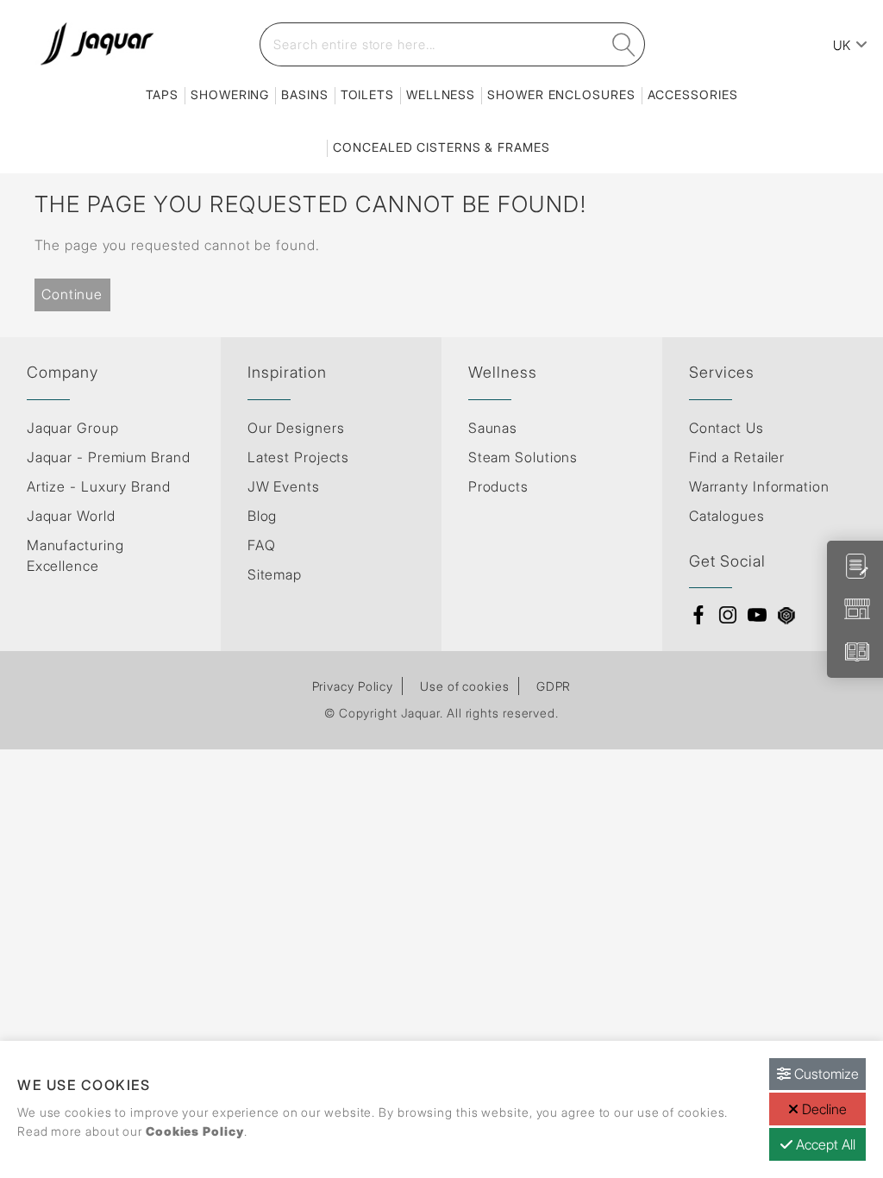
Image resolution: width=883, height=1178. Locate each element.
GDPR (554, 686)
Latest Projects (298, 457)
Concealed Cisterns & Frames (441, 147)
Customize (825, 1073)
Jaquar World (71, 515)
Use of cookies (465, 686)
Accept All (823, 1144)
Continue (72, 294)
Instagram (727, 614)
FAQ (261, 545)
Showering (230, 94)
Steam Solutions (523, 457)
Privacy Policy (353, 686)
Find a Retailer (737, 457)
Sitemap (274, 574)
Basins (304, 94)
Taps (162, 94)
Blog (262, 515)
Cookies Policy (195, 1131)
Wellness (440, 94)
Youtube (757, 614)
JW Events (283, 486)
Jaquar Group (73, 427)
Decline (822, 1109)
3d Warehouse (786, 614)
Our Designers (296, 427)
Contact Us (726, 427)
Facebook (698, 614)
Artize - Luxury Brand (99, 486)
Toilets (367, 94)
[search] (624, 44)
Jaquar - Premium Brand (109, 457)
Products (498, 486)
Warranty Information (759, 486)
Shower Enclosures (561, 94)
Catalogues (727, 515)
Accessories (693, 94)
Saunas (492, 427)
